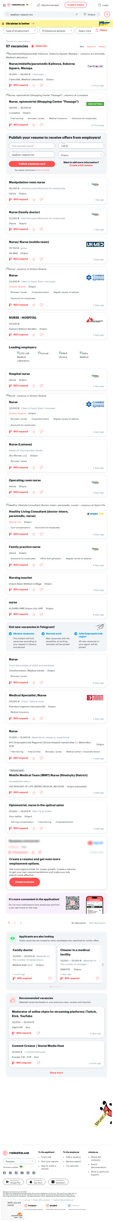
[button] (13, 1182)
